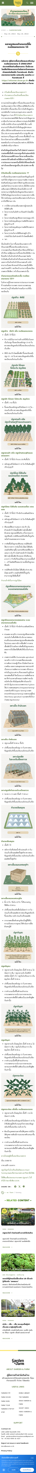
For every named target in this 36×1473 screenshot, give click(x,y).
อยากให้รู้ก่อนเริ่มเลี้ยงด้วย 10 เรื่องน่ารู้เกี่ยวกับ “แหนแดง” (17, 1280)
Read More (6, 1247)
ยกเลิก (14, 1470)
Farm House (6, 1397)
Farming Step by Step (7, 1410)
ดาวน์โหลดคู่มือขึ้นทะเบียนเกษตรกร (13, 1156)
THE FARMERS (24, 1397)
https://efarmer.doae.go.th (15, 80)
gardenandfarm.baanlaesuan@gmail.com (20, 1436)
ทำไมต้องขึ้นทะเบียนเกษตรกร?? (15, 92)
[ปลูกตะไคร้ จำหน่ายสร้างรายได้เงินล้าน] (18, 1216)
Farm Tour (5, 1405)
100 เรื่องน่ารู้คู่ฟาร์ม (8, 1275)
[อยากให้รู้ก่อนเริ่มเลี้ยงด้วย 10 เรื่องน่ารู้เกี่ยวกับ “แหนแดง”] (18, 1262)
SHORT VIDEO (24, 1408)
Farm (11, 1192)
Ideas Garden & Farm (25, 1402)
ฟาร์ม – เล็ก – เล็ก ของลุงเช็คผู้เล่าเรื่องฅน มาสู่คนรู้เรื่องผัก (16, 1325)
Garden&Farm (15, 30)
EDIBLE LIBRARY (24, 1393)
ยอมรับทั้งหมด (27, 1470)
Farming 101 (5, 1393)
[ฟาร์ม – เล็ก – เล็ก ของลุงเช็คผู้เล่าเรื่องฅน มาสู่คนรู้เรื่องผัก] (18, 1308)
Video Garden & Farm (25, 1413)
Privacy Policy (6, 1451)
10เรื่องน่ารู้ (20, 1275)
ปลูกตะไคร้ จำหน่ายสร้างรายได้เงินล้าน (17, 1232)
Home (3, 30)
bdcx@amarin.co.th (7, 1446)
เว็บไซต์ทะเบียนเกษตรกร (24, 115)
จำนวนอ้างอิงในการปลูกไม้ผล (11, 580)
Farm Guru (5, 1401)
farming (18, 1192)
